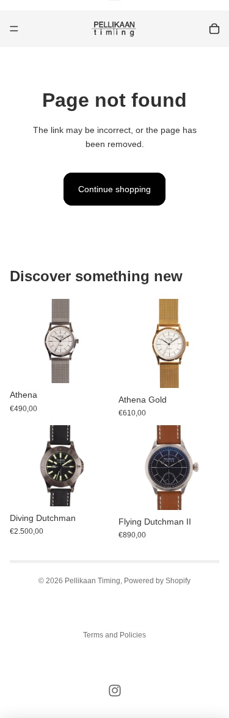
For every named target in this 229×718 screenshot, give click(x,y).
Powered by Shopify (157, 580)
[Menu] (14, 29)
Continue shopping (114, 189)
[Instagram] (114, 690)
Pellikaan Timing (92, 580)
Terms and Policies (114, 635)
